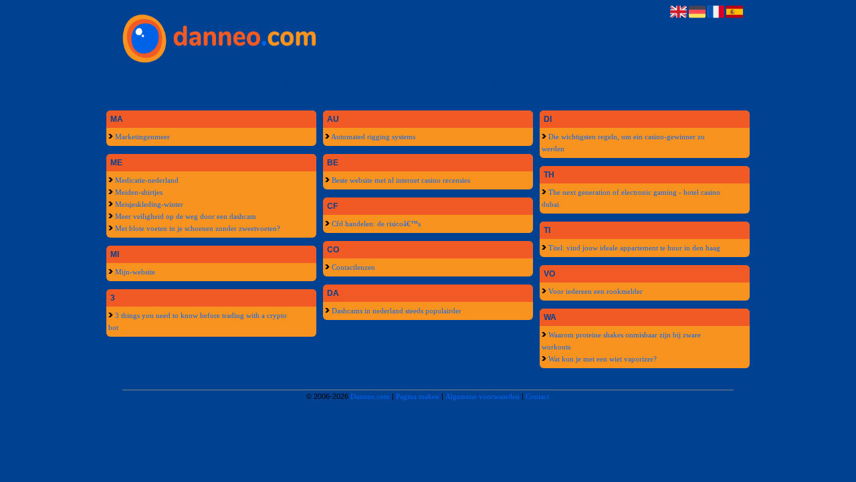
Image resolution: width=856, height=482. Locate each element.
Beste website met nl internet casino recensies (400, 180)
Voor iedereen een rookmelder (594, 291)
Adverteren (499, 85)
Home (141, 85)
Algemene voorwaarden (482, 396)
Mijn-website (134, 272)
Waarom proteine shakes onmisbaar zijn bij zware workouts (621, 341)
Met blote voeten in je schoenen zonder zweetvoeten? (196, 228)
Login (570, 85)
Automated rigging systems (372, 137)
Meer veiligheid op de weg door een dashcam (184, 216)
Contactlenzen (352, 267)
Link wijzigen (427, 85)
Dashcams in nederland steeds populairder (395, 311)
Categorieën (285, 85)
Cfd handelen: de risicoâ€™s (375, 224)
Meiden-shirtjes (138, 192)
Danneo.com (370, 396)
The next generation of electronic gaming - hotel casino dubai (631, 198)
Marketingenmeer (141, 137)
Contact (643, 85)
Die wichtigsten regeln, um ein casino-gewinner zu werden (623, 143)
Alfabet (213, 85)
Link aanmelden (356, 85)
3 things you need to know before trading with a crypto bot (197, 321)
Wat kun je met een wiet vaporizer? (601, 359)
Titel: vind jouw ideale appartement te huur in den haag (633, 248)
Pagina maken (417, 396)
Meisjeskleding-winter (148, 204)
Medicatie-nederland (146, 180)
